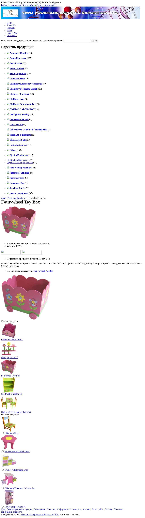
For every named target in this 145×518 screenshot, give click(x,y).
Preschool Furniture (16, 198)
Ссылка (108, 509)
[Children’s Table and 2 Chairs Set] (9, 486)
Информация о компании (69, 509)
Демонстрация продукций (19, 509)
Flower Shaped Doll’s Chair (17, 451)
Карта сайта (28, 5)
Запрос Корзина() (46, 5)
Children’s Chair (12, 433)
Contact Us (12, 35)
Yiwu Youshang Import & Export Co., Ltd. (40, 514)
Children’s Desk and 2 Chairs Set (16, 412)
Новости (51, 509)
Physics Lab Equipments (18, 160)
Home (9, 23)
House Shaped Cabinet (15, 507)
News (9, 30)
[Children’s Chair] (9, 431)
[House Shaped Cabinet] (9, 504)
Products (11, 28)
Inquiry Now (12, 33)
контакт (86, 509)
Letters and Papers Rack (12, 339)
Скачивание (39, 509)
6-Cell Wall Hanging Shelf (16, 470)
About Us (11, 25)
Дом (3, 198)
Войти (4, 5)
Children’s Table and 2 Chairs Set (20, 488)
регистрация (15, 5)
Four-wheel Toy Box (43, 271)
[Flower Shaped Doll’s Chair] (9, 449)
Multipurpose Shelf (9, 357)
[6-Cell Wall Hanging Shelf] (9, 467)
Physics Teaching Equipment (20, 162)
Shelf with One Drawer (11, 394)
